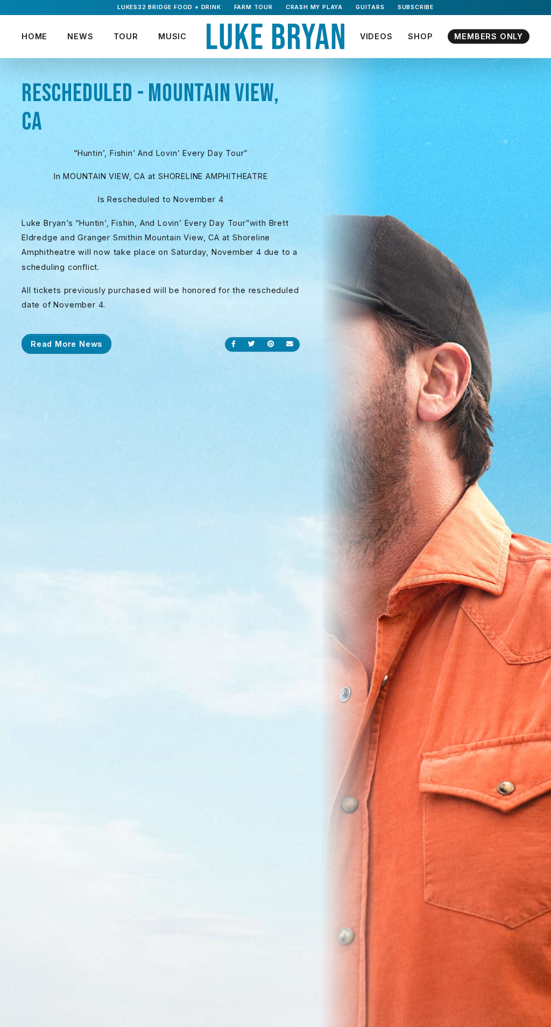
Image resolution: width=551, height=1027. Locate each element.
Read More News (66, 343)
